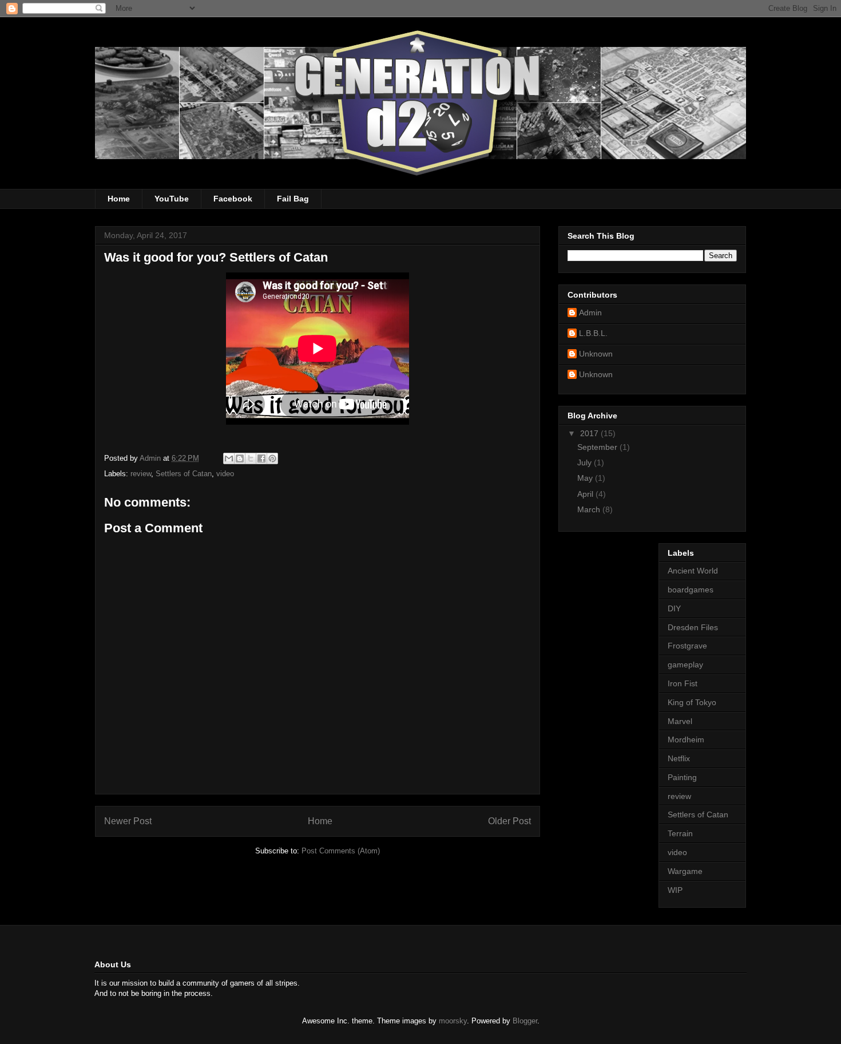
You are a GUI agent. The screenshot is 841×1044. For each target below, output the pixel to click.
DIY (674, 608)
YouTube (171, 198)
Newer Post (128, 821)
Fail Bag (293, 198)
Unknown (596, 353)
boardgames (690, 589)
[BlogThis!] (239, 458)
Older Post (509, 821)
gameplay (685, 664)
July (585, 462)
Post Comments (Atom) (341, 851)
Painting (682, 777)
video (225, 473)
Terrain (680, 833)
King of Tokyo (692, 702)
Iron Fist (682, 683)
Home (119, 198)
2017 (590, 433)
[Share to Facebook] (261, 458)
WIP (675, 890)
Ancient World (693, 570)
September (598, 447)
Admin (590, 312)
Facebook (232, 198)
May (586, 478)
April (586, 494)
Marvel (680, 721)
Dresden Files (693, 627)
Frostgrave (687, 645)
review (140, 473)
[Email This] (229, 458)
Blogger (525, 1021)
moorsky (453, 1021)
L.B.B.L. (593, 333)
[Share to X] (250, 458)
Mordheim (686, 739)
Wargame (685, 871)
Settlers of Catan (184, 473)
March (589, 509)
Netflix (679, 758)
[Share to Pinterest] (272, 458)
